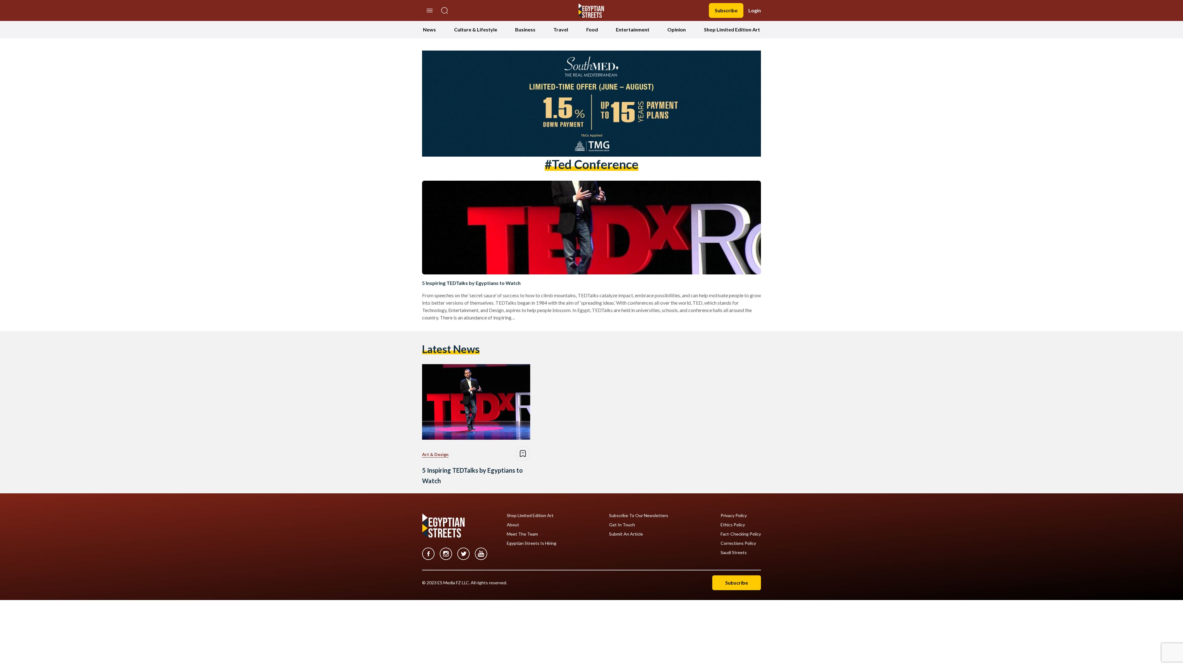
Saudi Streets (734, 552)
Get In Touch (622, 524)
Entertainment (632, 29)
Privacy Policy (734, 515)
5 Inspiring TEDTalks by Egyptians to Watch (471, 283)
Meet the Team (522, 534)
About (513, 524)
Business (525, 29)
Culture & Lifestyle (475, 29)
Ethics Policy (733, 524)
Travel (560, 29)
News (429, 29)
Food (592, 29)
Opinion (676, 29)
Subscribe (726, 10)
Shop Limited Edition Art (732, 29)
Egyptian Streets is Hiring (531, 543)
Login (754, 10)
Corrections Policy (738, 543)
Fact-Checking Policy (741, 534)
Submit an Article (626, 534)
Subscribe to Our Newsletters (638, 515)
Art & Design (435, 454)
